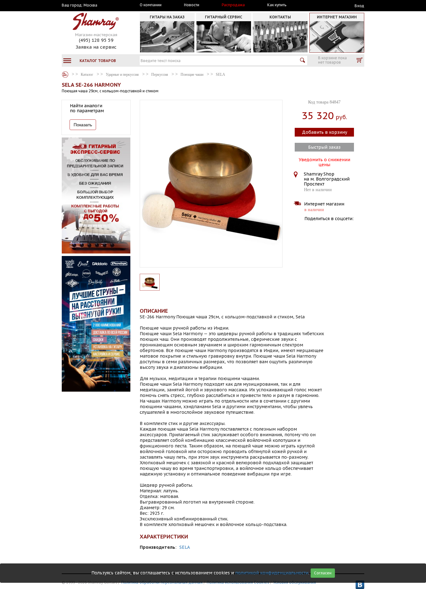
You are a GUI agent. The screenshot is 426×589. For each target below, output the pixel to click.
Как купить (276, 5)
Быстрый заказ (324, 147)
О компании (151, 5)
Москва (90, 5)
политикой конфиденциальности (271, 573)
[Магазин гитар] (65, 74)
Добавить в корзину (324, 132)
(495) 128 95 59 (96, 40)
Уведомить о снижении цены (324, 161)
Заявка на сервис (96, 47)
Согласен (323, 573)
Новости (191, 5)
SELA (184, 547)
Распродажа (233, 5)
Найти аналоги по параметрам (87, 108)
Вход (359, 5)
